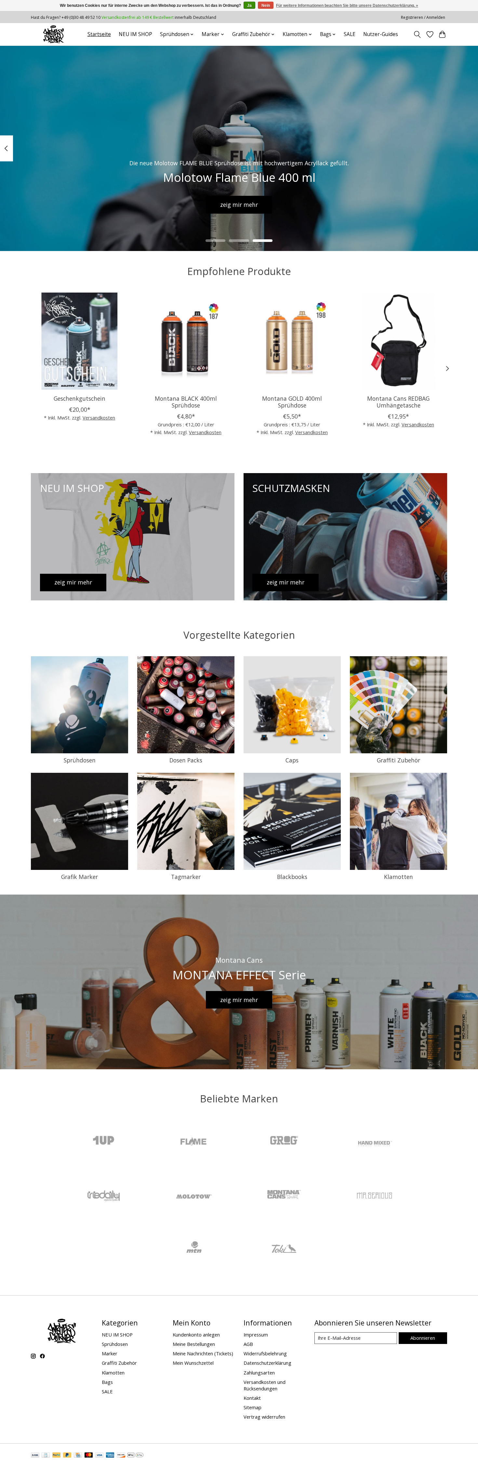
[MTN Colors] (193, 1249)
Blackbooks (292, 877)
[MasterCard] (89, 1455)
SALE (349, 34)
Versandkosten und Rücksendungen (264, 1385)
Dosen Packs (185, 760)
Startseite (99, 34)
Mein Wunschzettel (193, 1363)
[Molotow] (193, 1195)
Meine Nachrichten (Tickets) (203, 1353)
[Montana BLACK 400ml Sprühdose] (185, 341)
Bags (107, 1382)
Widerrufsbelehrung (265, 1353)
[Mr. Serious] (374, 1195)
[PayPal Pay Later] (67, 1455)
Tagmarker (186, 877)
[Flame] (193, 1141)
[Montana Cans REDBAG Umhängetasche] (398, 341)
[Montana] (284, 1195)
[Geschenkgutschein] (79, 341)
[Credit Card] (78, 1455)
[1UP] (103, 1141)
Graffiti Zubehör (398, 760)
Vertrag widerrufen (264, 1416)
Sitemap (252, 1407)
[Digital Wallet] (135, 1455)
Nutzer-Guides (380, 34)
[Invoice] (46, 1455)
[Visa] (99, 1455)
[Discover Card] (121, 1455)
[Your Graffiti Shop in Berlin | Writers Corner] (53, 34)
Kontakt (252, 1398)
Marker (109, 1353)
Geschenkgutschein (79, 398)
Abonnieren (422, 1338)
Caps (292, 760)
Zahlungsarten (259, 1372)
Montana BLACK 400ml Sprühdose (186, 401)
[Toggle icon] (417, 34)
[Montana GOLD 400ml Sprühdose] (292, 341)
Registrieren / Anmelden (423, 17)
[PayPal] (56, 1455)
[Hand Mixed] (374, 1141)
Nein (265, 5)
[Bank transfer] (35, 1455)
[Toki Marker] (284, 1249)
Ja (249, 5)
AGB (248, 1344)
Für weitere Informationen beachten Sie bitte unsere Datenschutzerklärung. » (347, 5)
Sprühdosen (80, 760)
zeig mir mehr (239, 204)
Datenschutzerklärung (267, 1363)
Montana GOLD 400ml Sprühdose (292, 401)
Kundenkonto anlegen (196, 1334)
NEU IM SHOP (135, 34)
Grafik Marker (79, 877)
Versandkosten (99, 417)
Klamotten (398, 877)
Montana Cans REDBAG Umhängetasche (398, 401)
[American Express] (110, 1455)
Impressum (256, 1334)
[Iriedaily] (103, 1195)
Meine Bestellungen (194, 1344)
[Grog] (284, 1141)
